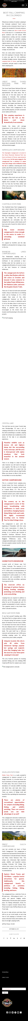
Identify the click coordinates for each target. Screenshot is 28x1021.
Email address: (5, 986)
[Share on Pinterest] (10, 938)
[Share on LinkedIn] (14, 938)
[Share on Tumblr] (17, 938)
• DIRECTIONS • (14, 1)
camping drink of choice (9, 61)
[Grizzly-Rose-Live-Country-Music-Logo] (11, 5)
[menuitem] (23, 5)
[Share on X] (7, 938)
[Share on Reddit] (20, 938)
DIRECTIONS (5, 977)
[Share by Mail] (24, 938)
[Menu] (22, 5)
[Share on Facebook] (4, 938)
